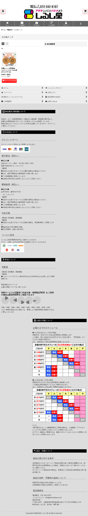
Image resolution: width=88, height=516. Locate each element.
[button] (3, 11)
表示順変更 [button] (51, 44)
